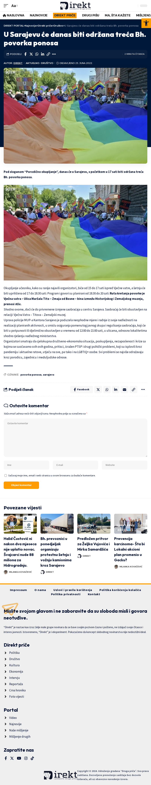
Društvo (47, 63)
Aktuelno (32, 63)
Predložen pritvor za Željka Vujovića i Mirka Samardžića (93, 544)
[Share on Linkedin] (42, 54)
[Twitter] (12, 758)
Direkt (17, 63)
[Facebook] (6, 758)
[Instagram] (26, 758)
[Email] (124, 389)
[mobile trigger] (7, 5)
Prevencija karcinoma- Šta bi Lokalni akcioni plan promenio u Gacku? (129, 549)
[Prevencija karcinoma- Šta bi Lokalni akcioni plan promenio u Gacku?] (130, 524)
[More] (54, 54)
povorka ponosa (30, 374)
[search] (134, 6)
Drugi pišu (14, 530)
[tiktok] (32, 758)
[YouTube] (19, 758)
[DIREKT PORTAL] (75, 5)
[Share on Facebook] (25, 54)
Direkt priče (125, 525)
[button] (146, 23)
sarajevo (48, 374)
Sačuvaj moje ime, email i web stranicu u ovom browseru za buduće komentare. (52, 475)
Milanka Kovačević (20, 572)
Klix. (18, 304)
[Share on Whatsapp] (36, 54)
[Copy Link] (48, 54)
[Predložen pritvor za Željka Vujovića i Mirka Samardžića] (93, 524)
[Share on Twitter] (31, 54)
